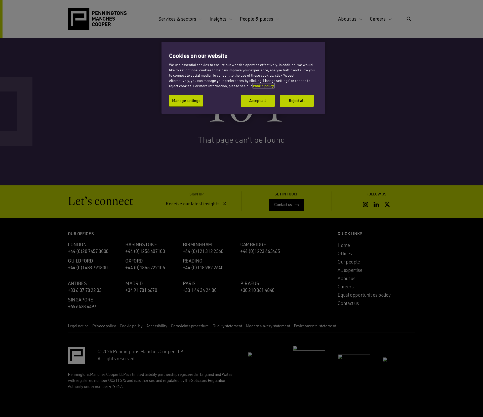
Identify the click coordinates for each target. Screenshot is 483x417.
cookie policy (263, 86)
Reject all (297, 100)
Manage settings (186, 100)
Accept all (257, 100)
